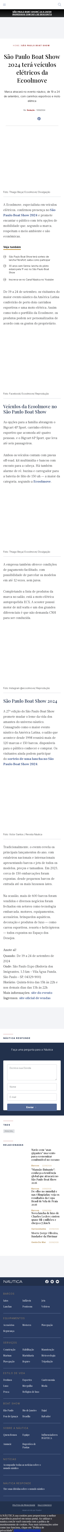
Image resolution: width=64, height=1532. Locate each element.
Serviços (10, 1342)
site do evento (41, 993)
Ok (15, 1530)
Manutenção (48, 1349)
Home (16, 45)
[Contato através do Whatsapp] (43, 1283)
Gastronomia (48, 1379)
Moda (44, 1385)
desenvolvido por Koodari (32, 1510)
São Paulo (8, 1410)
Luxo (5, 1385)
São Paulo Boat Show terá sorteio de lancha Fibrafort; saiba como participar (29, 258)
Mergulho (27, 1385)
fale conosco (45, 1505)
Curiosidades (38, 1229)
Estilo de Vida (14, 1373)
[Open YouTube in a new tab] (39, 118)
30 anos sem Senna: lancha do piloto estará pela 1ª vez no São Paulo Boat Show (29, 269)
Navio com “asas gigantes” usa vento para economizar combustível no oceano (45, 1154)
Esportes (27, 1379)
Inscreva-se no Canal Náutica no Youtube (31, 279)
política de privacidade (23, 1505)
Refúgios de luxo (30, 1391)
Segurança (8, 1331)
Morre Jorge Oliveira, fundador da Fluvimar (44, 1234)
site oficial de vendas (35, 998)
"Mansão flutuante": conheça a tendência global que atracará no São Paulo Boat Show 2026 (44, 1176)
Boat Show (11, 1403)
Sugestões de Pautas (29, 1445)
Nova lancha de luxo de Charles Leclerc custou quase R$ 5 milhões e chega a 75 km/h (45, 1218)
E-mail (13, 1097)
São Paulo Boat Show (35, 45)
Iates (5, 1300)
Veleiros (46, 1306)
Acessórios (8, 1325)
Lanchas (7, 1306)
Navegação (47, 1325)
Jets (43, 1300)
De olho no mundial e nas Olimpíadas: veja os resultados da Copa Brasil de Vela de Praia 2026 (45, 1198)
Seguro (26, 1361)
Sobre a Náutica (15, 1428)
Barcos (35, 1165)
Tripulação (47, 1361)
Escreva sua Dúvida (20, 1068)
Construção (9, 1349)
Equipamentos (14, 1318)
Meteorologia (48, 1355)
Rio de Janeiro (29, 1410)
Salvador (46, 1416)
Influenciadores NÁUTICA (50, 1436)
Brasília (26, 1416)
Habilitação (28, 1349)
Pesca (6, 1391)
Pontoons (27, 1306)
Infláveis (26, 1300)
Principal (9, 1131)
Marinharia (28, 1355)
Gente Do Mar (38, 1242)
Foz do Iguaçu (10, 1416)
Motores (26, 1325)
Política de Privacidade (29, 1530)
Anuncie (7, 1444)
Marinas (7, 1355)
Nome (13, 1087)
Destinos (7, 1379)
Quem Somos (10, 1434)
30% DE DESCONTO (41, 14)
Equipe (26, 1434)
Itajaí (44, 1410)
